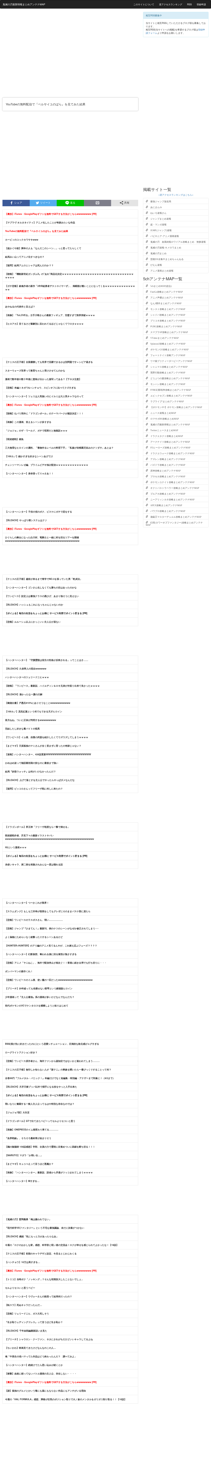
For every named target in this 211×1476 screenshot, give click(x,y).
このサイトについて (143, 4)
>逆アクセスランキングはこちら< (175, 194)
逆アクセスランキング (170, 4)
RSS (189, 4)
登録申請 (201, 4)
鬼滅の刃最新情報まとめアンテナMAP (24, 4)
